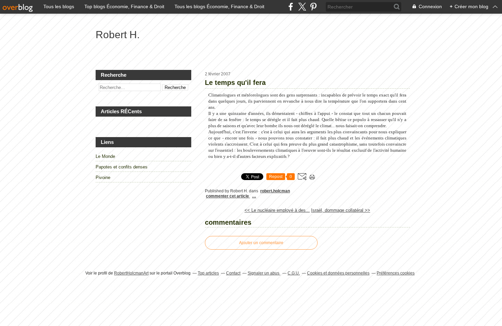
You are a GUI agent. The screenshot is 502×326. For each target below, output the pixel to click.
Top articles (208, 273)
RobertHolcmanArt (131, 273)
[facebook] (291, 7)
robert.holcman (275, 191)
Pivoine (103, 177)
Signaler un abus (264, 273)
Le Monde (105, 156)
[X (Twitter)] (302, 7)
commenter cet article (228, 196)
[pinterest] (313, 7)
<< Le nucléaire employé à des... (277, 210)
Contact (233, 273)
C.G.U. (294, 273)
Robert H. (118, 34)
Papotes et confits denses (122, 166)
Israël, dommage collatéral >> (340, 210)
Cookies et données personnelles (338, 273)
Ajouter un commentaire (261, 242)
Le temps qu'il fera (235, 82)
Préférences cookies (396, 273)
